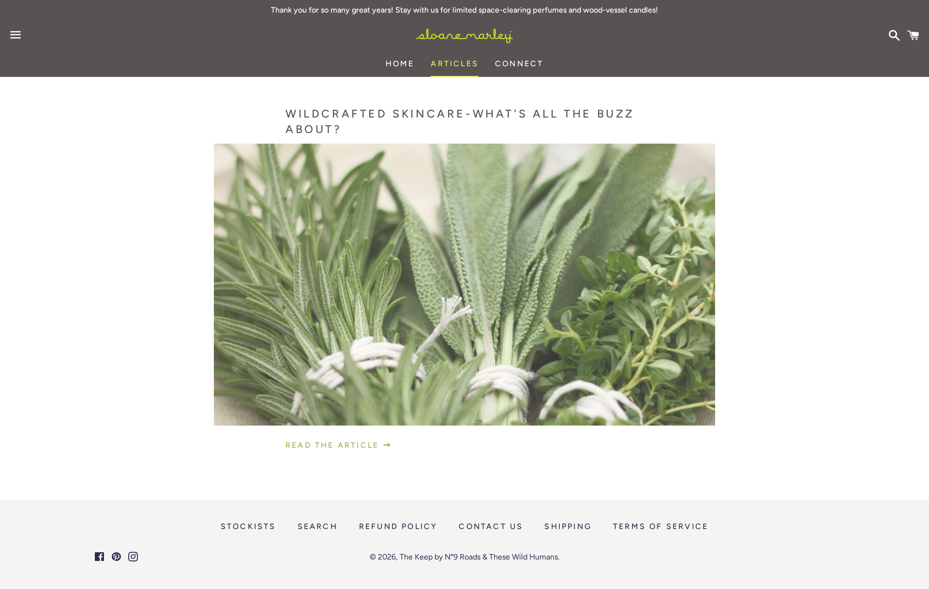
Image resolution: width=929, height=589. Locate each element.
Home (400, 63)
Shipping (568, 526)
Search (318, 526)
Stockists (248, 526)
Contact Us (491, 526)
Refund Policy (398, 526)
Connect (519, 63)
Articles (455, 63)
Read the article (333, 445)
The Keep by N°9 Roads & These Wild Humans (479, 556)
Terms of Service (660, 526)
